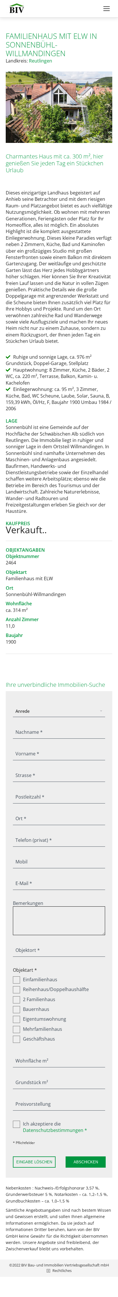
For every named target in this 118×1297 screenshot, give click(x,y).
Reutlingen (40, 61)
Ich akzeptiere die (55, 1127)
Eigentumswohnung (44, 1019)
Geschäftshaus (39, 1039)
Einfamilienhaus (40, 979)
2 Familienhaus (39, 999)
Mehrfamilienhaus (42, 1029)
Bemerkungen (28, 903)
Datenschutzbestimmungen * (55, 1130)
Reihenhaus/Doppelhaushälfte (56, 989)
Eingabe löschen (34, 1162)
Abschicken (86, 1162)
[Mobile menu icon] (106, 8)
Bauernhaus (36, 1009)
